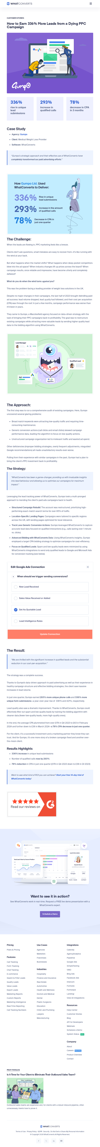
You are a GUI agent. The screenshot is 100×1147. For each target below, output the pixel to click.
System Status (75, 1034)
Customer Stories (74, 1014)
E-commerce (12, 974)
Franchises (41, 958)
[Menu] (90, 3)
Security (46, 1132)
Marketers (41, 954)
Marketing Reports (15, 994)
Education (41, 1006)
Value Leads (12, 986)
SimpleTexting (73, 966)
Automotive (42, 986)
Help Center (72, 1010)
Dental (39, 998)
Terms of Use (21, 1132)
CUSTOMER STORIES (15, 18)
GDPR (40, 1132)
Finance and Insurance (46, 978)
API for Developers (75, 1022)
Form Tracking (13, 966)
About (69, 1046)
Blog (69, 1018)
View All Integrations (75, 998)
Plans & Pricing (13, 950)
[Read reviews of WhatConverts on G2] (32, 790)
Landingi (70, 994)
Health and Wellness (46, 990)
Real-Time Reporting (16, 1006)
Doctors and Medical (45, 994)
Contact (70, 1059)
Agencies (41, 950)
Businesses (42, 962)
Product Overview (74, 1055)
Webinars (71, 1026)
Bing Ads (71, 974)
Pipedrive (71, 958)
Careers (74, 1050)
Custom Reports (14, 998)
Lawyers (40, 1014)
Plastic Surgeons (44, 1002)
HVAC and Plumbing (45, 1010)
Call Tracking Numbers (16, 1010)
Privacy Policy (32, 1132)
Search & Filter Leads (16, 978)
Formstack (71, 990)
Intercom (71, 982)
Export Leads (12, 990)
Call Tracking (12, 962)
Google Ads (72, 962)
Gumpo (23, 134)
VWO (69, 970)
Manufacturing (43, 1018)
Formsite (71, 986)
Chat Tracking (13, 970)
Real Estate (41, 982)
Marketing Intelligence (16, 1002)
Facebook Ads (73, 978)
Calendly (70, 950)
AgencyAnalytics (74, 954)
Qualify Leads (13, 982)
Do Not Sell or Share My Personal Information (67, 1132)
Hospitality (41, 974)
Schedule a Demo (74, 1030)
